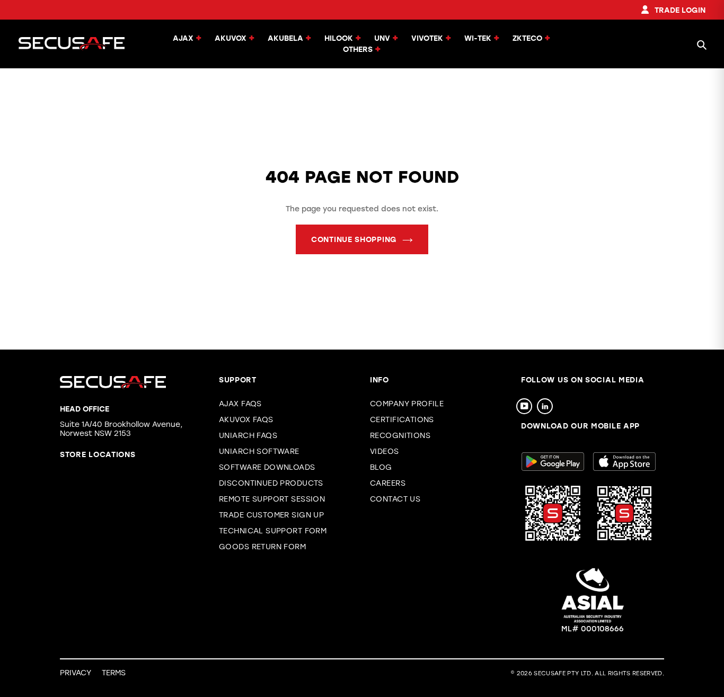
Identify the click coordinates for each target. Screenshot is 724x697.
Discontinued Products (271, 483)
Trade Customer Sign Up (271, 515)
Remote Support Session (272, 499)
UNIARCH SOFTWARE (259, 451)
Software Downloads (267, 467)
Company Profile (407, 403)
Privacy (75, 672)
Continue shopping (354, 239)
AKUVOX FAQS (246, 419)
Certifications (402, 419)
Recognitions (400, 435)
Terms (114, 672)
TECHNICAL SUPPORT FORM (272, 530)
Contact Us (395, 499)
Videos (384, 451)
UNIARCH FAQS (248, 435)
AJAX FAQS (240, 403)
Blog (381, 467)
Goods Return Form (262, 546)
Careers (387, 483)
